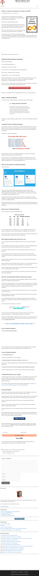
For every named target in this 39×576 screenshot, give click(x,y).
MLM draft (2, 525)
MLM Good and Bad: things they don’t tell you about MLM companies (14, 528)
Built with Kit (19, 438)
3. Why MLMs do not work (5, 514)
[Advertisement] (19, 46)
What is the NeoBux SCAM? (8, 453)
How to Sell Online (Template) (6, 527)
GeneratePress (26, 574)
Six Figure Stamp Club (15, 384)
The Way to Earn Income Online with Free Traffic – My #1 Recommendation (17, 538)
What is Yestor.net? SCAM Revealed (10, 535)
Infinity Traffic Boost (32, 383)
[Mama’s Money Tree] (2, 2)
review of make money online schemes (16, 449)
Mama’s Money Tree (22, 1)
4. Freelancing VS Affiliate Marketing (7, 515)
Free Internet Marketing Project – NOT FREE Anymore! (11, 530)
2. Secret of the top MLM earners (7, 512)
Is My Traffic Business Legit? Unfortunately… (12, 544)
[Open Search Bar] (37, 6)
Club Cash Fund (5, 384)
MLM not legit (5, 449)
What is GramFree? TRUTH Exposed (10, 543)
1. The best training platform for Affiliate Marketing (10, 511)
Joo (1, 535)
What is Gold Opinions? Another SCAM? (11, 451)
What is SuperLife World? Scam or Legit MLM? (12, 536)
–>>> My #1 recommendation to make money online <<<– (19, 323)
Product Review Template (5, 523)
